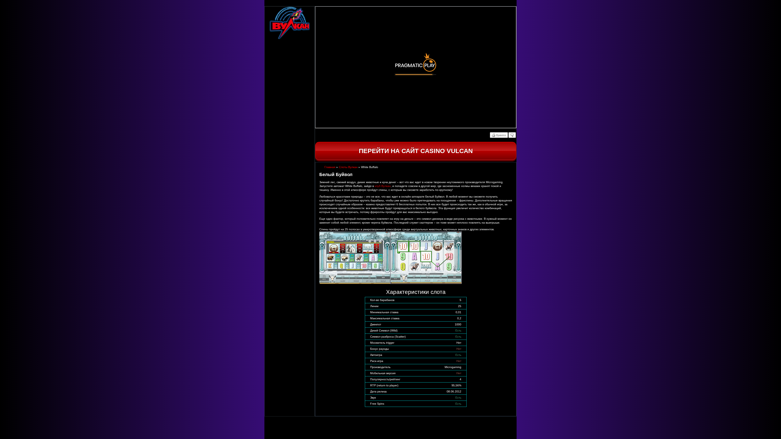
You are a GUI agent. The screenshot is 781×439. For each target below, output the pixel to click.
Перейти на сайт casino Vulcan (416, 150)
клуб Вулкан (383, 186)
